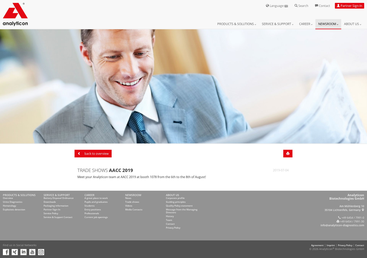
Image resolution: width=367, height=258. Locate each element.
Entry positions (92, 209)
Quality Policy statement (179, 205)
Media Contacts (133, 209)
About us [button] (352, 24)
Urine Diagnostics (12, 201)
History (170, 216)
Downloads (50, 201)
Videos (128, 205)
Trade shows (132, 201)
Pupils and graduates (96, 201)
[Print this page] (287, 153)
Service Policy (51, 213)
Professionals (91, 213)
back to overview (96, 153)
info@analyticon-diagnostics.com (342, 225)
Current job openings (96, 217)
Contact (170, 223)
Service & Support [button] (277, 24)
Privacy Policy (173, 227)
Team (169, 220)
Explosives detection (14, 209)
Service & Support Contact (58, 217)
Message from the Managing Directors (181, 211)
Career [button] (305, 24)
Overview (8, 198)
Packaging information (56, 205)
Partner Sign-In (52, 209)
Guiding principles (176, 201)
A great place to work (96, 198)
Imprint (331, 245)
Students (89, 205)
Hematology (9, 205)
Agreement (317, 245)
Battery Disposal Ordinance (59, 198)
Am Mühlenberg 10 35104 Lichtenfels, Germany (344, 208)
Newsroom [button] (327, 24)
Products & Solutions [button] (236, 24)
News (128, 198)
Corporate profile (175, 198)
